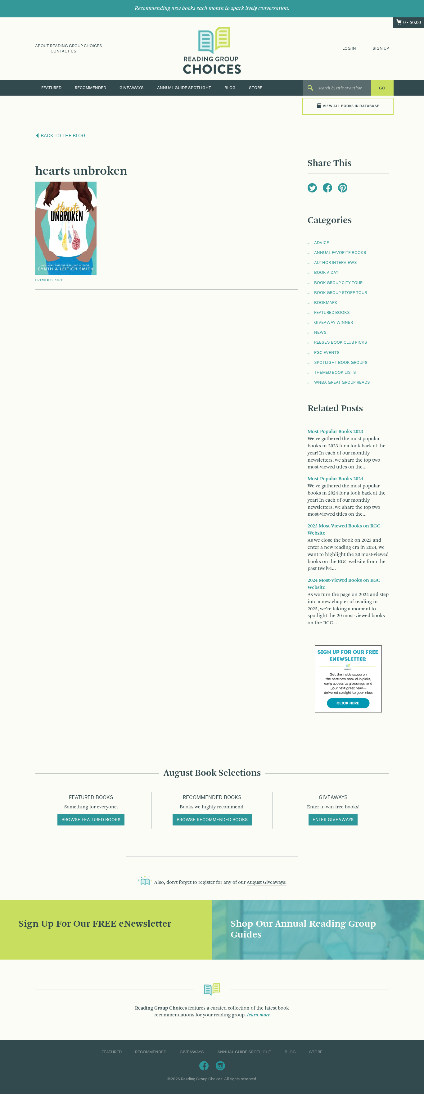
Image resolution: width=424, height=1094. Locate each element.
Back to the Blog (62, 136)
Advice (321, 243)
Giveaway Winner (333, 322)
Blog (230, 88)
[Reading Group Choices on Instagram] (220, 1065)
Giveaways (132, 88)
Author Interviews (335, 262)
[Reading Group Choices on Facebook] (204, 1065)
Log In (349, 48)
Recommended (90, 88)
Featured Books (332, 312)
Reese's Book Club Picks (340, 342)
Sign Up (380, 48)
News (320, 332)
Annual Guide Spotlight (184, 88)
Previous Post (48, 280)
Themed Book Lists (335, 372)
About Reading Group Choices (68, 46)
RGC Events (327, 353)
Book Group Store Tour (340, 293)
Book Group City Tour (338, 283)
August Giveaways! (266, 882)
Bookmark (325, 303)
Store (255, 88)
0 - (412, 22)
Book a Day (326, 272)
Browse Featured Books (90, 820)
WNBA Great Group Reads (342, 382)
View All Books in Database (351, 106)
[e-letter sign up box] (348, 678)
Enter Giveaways (333, 820)
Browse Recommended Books (212, 820)
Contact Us (63, 51)
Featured (51, 88)
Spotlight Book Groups (341, 362)
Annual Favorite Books (340, 253)
